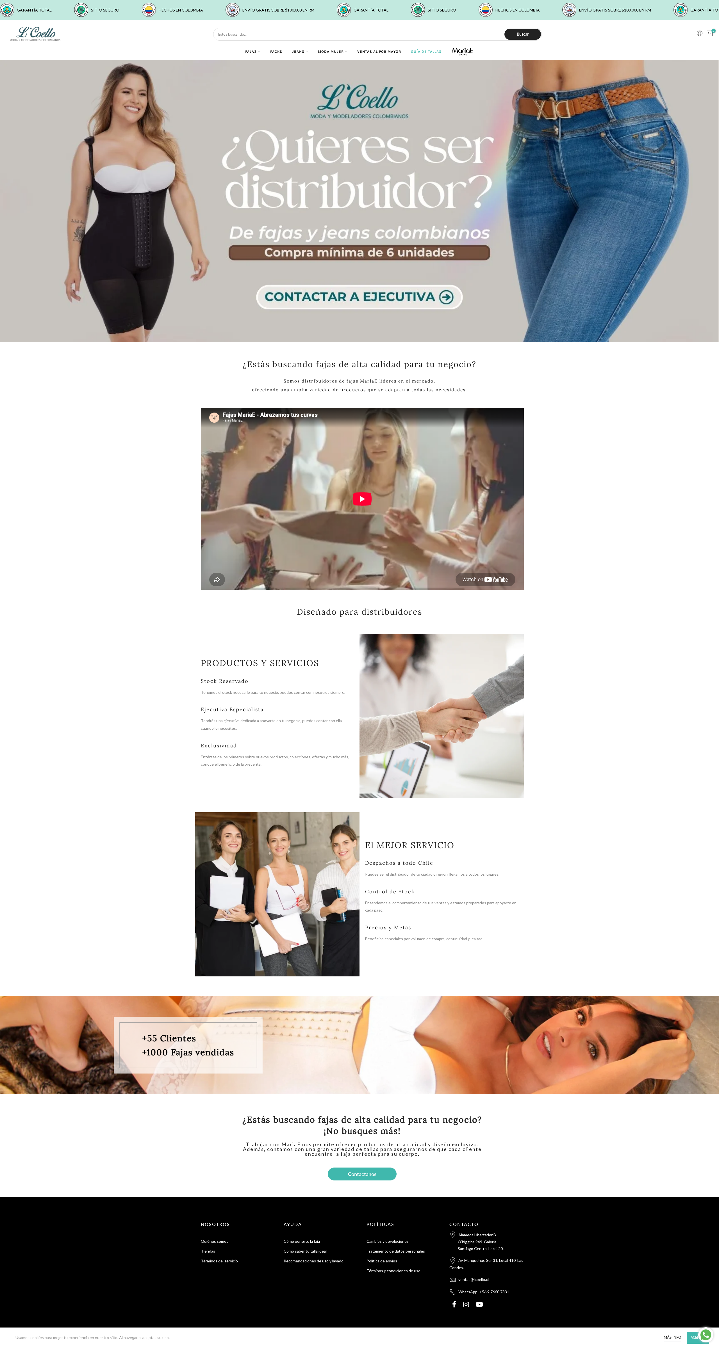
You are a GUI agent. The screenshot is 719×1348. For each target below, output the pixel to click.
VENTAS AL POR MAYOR (379, 51)
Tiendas (208, 1251)
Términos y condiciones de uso (393, 1270)
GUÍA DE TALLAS (426, 51)
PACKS (276, 51)
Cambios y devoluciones (388, 1241)
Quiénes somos (214, 1241)
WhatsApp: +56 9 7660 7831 (483, 1291)
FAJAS (251, 51)
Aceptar (698, 1337)
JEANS (298, 51)
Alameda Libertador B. (481, 1241)
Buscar (523, 34)
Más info (672, 1337)
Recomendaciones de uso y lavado (313, 1260)
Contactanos (362, 1174)
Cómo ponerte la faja (302, 1241)
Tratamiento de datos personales (396, 1251)
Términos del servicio (219, 1260)
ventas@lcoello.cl (473, 1279)
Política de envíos (382, 1260)
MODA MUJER (331, 51)
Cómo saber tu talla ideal (305, 1251)
